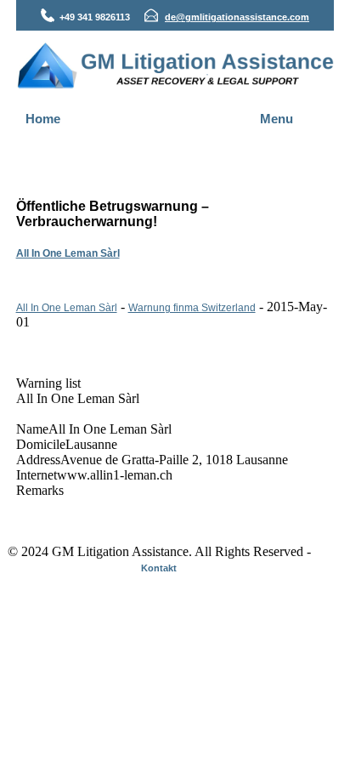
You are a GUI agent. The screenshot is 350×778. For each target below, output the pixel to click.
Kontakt (159, 568)
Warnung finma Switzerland (192, 308)
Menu (276, 118)
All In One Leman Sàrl (68, 253)
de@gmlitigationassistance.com (237, 17)
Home (42, 118)
